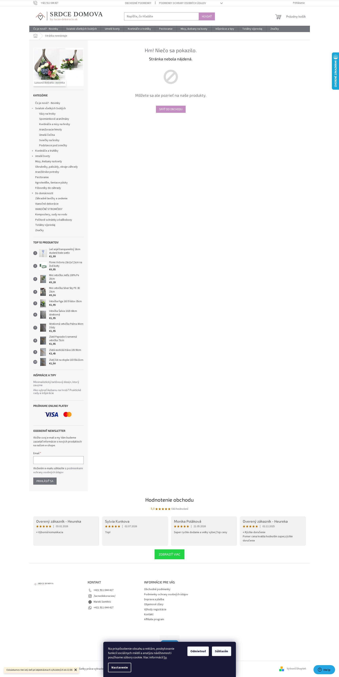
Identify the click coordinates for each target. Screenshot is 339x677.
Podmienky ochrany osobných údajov (182, 3)
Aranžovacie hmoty (50, 130)
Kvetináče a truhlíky (46, 151)
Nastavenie (119, 667)
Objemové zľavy (153, 604)
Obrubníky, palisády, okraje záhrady (56, 167)
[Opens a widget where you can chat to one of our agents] (324, 670)
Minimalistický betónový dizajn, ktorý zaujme (56, 383)
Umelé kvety (42, 156)
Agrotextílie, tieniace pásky (51, 183)
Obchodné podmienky (138, 3)
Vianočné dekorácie (47, 204)
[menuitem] (45, 29)
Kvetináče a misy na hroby (54, 124)
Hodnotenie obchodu (169, 500)
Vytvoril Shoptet (296, 669)
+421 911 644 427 (103, 590)
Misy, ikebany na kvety (48, 161)
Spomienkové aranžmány (54, 119)
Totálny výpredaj (45, 225)
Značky (39, 230)
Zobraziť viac (169, 554)
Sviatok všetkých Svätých (50, 108)
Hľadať (207, 16)
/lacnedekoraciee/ (105, 596)
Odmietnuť (198, 651)
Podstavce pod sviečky (53, 145)
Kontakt (148, 614)
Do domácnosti (44, 193)
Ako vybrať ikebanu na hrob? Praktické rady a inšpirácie (57, 391)
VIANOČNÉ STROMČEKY (48, 209)
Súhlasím (221, 651)
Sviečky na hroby (49, 140)
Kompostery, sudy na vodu (51, 214)
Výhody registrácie (155, 609)
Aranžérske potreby (47, 172)
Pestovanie (42, 177)
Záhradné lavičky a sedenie (51, 198)
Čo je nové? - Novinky (47, 103)
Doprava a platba (154, 599)
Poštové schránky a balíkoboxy (53, 220)
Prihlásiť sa (44, 481)
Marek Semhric (102, 602)
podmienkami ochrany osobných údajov (58, 470)
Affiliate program (154, 619)
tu (165, 657)
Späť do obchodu (170, 109)
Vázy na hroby (47, 114)
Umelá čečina (47, 135)
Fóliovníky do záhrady (48, 188)
